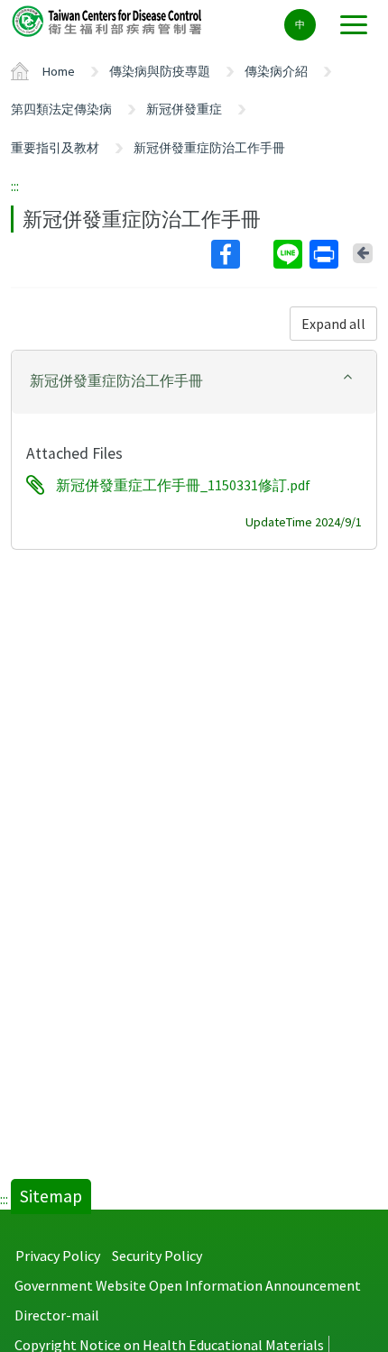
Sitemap (51, 1196)
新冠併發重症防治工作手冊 (209, 148)
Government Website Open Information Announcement (187, 1285)
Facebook (240, 254)
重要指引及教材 (55, 148)
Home (58, 71)
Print (326, 254)
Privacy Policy (57, 1256)
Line (290, 254)
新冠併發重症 (184, 109)
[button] (194, 381)
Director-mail (56, 1315)
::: (15, 186)
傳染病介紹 (276, 71)
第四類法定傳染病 (61, 109)
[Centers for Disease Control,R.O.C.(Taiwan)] (108, 20)
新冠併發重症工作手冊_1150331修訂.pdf (183, 485)
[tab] (194, 382)
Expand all (333, 324)
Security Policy (157, 1256)
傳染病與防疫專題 (159, 71)
